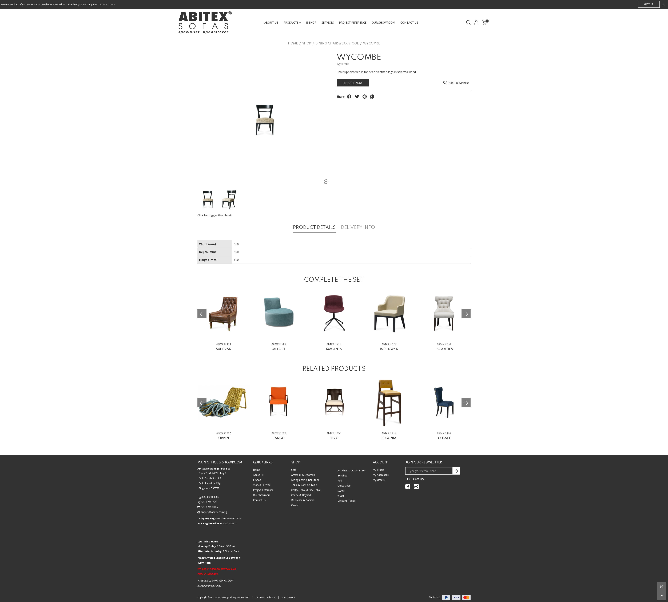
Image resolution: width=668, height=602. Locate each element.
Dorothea (444, 349)
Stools (341, 490)
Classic (295, 505)
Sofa (293, 469)
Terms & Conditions (265, 597)
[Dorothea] (444, 313)
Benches (342, 475)
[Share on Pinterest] (365, 96)
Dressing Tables (346, 500)
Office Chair (344, 485)
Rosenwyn (389, 349)
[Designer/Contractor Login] (476, 22)
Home (256, 469)
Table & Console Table (304, 485)
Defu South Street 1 (210, 478)
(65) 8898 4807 (210, 497)
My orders (379, 479)
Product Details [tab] (314, 227)
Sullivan (223, 349)
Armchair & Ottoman (303, 474)
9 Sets (340, 495)
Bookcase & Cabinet (302, 500)
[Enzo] (334, 402)
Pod (339, 480)
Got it (649, 4)
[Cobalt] (444, 402)
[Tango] (279, 402)
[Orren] (223, 402)
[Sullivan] (223, 313)
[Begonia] (389, 402)
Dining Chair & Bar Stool (305, 479)
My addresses (381, 474)
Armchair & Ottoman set (351, 470)
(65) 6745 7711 (209, 502)
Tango (279, 438)
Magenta (334, 349)
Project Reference (353, 22)
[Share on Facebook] (349, 96)
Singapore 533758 (209, 488)
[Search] (468, 22)
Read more (108, 4)
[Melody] (279, 313)
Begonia (389, 438)
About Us (271, 22)
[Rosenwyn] (389, 313)
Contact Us (409, 22)
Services (327, 22)
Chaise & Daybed (301, 495)
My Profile (378, 469)
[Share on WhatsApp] (372, 96)
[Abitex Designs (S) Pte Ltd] (205, 22)
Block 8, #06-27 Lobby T (212, 473)
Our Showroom (383, 22)
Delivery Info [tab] (358, 227)
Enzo (334, 438)
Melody (278, 349)
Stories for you (262, 485)
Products (291, 22)
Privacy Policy (288, 597)
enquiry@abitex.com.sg (213, 512)
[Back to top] (661, 595)
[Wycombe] (325, 182)
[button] (466, 313)
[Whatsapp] (661, 586)
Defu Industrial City (209, 483)
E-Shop (257, 479)
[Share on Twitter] (357, 96)
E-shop (311, 22)
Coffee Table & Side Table (306, 490)
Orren (223, 438)
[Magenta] (334, 313)
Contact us (259, 500)
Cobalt (444, 438)
